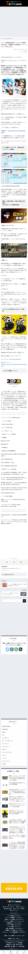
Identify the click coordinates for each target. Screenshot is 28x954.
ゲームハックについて (15, 905)
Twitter (7, 651)
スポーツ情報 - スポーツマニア (14, 924)
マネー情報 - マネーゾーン (14, 926)
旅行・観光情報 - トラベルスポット (14, 928)
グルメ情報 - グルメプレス (14, 915)
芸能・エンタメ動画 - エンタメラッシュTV (14, 935)
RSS (20, 651)
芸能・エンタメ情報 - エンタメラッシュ (14, 919)
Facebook (12, 651)
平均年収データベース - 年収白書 (14, 942)
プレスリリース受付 (19, 908)
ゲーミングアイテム (7, 752)
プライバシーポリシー (9, 906)
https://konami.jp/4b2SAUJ (15, 359)
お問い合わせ (8, 908)
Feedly (16, 651)
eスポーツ (4, 749)
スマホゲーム (5, 738)
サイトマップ (15, 910)
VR (3, 735)
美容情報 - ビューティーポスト (14, 923)
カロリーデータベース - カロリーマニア (14, 941)
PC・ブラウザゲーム (7, 740)
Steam (3, 732)
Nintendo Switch (5, 568)
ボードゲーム (5, 746)
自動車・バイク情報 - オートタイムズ (14, 930)
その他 (4, 764)
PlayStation (13, 568)
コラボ (17, 568)
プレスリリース (5, 570)
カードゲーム (5, 743)
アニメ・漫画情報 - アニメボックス (14, 917)
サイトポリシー (21, 906)
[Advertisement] (14, 22)
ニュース (4, 758)
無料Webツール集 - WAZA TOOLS (14, 944)
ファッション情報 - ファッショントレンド (14, 921)
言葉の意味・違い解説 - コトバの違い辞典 (14, 946)
